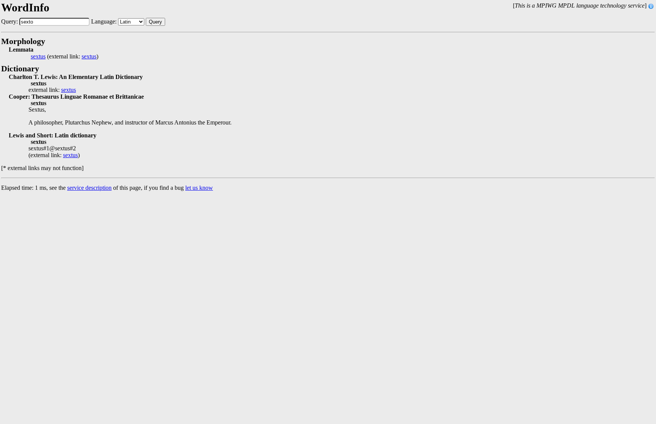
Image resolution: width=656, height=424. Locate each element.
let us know (199, 187)
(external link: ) (64, 57)
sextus (38, 57)
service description (89, 187)
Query (155, 22)
